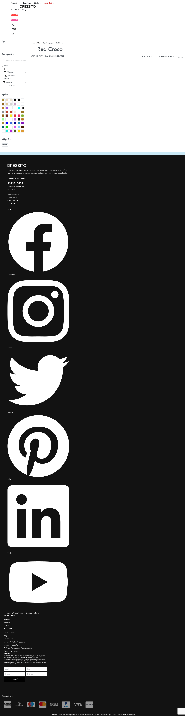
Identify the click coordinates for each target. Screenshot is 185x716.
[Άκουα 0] (18, 107)
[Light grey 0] (10, 103)
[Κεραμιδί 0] (7, 115)
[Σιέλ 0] (18, 127)
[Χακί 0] (14, 131)
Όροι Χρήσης (112, 714)
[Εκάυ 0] (10, 111)
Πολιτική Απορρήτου (100, 714)
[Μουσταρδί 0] (22, 119)
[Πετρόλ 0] (3, 127)
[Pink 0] (7, 107)
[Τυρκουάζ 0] (7, 131)
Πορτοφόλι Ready (39, 113)
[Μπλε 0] (7, 123)
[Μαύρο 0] (18, 119)
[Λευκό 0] (10, 119)
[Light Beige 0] (7, 103)
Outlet (33, 107)
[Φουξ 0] (10, 131)
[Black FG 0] (18, 100)
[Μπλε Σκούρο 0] (14, 123)
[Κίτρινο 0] (10, 115)
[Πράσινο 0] (7, 127)
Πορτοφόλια (35, 109)
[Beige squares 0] (10, 100)
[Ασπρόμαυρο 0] (22, 107)
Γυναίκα (51, 107)
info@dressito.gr (13, 194)
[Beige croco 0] (7, 100)
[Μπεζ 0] (3, 123)
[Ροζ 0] (14, 127)
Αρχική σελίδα (35, 43)
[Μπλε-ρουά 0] (18, 123)
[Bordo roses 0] (22, 100)
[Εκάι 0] (7, 111)
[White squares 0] (14, 107)
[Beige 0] (3, 100)
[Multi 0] (22, 103)
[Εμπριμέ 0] (18, 111)
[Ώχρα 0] (22, 131)
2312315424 (15, 183)
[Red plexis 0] (10, 107)
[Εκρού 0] (14, 111)
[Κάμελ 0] (22, 111)
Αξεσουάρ (38, 107)
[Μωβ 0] (22, 123)
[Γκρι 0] (3, 111)
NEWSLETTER (9, 654)
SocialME (132, 714)
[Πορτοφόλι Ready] (49, 87)
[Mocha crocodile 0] (18, 103)
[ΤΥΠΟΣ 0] (3, 131)
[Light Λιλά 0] (14, 103)
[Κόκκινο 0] (14, 115)
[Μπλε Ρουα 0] (10, 123)
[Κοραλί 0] (18, 115)
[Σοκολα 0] (22, 127)
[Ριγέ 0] (10, 127)
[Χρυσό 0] (18, 131)
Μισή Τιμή (57, 107)
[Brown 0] (3, 103)
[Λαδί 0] (22, 115)
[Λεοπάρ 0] (7, 119)
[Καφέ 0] (3, 115)
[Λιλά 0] (14, 119)
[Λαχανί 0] (3, 119)
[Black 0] (14, 100)
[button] (14, 20)
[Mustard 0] (3, 107)
